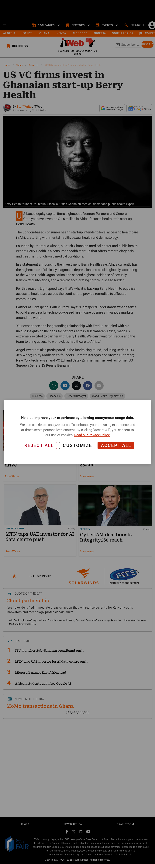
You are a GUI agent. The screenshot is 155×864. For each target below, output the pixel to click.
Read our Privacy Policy (92, 435)
